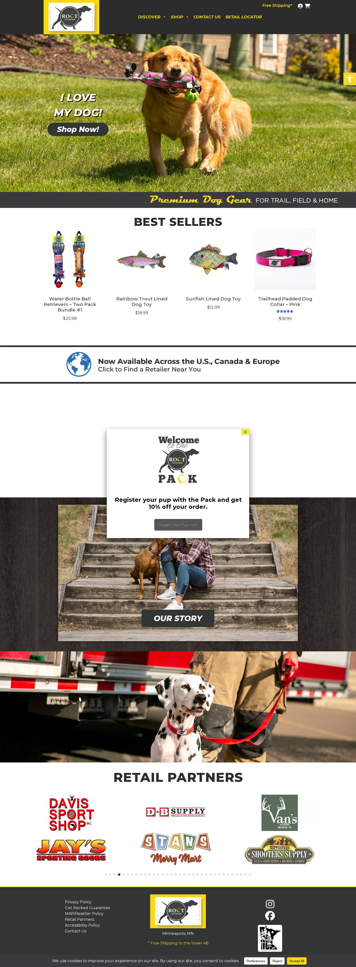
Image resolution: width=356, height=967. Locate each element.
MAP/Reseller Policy (84, 913)
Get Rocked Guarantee (87, 908)
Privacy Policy (78, 902)
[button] (349, 79)
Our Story (178, 618)
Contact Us (207, 17)
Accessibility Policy (82, 925)
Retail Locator (243, 17)
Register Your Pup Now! (178, 525)
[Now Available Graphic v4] (178, 364)
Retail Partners (79, 919)
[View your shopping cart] (308, 6)
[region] (178, 113)
